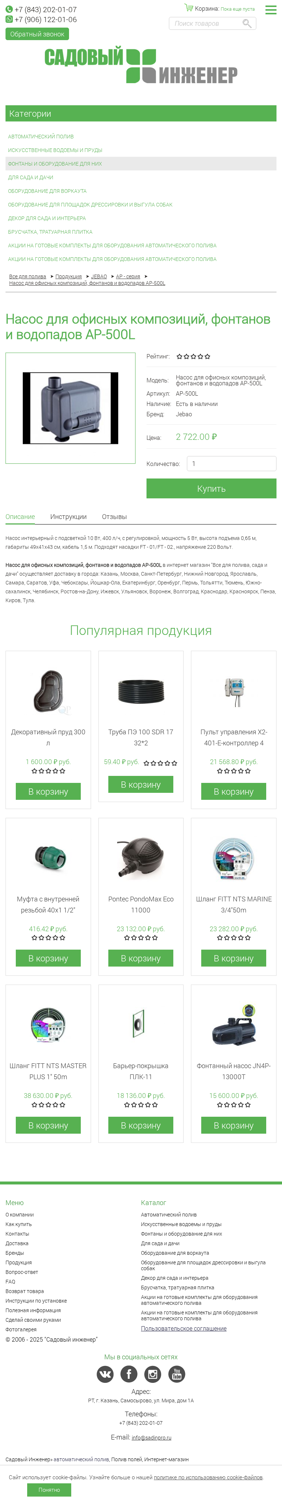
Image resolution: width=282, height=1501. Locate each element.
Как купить (19, 1224)
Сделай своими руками (33, 1319)
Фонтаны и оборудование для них (55, 163)
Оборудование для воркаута (47, 190)
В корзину (48, 791)
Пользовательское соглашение (184, 1328)
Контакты (17, 1233)
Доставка (17, 1243)
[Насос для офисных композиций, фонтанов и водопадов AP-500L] (70, 408)
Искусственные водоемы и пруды (55, 149)
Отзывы (114, 517)
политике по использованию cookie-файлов (208, 1477)
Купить (211, 488)
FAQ (10, 1281)
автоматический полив (81, 1459)
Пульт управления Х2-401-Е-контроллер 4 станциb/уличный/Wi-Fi (234, 742)
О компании (20, 1214)
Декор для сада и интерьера (47, 218)
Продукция (19, 1262)
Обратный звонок (37, 33)
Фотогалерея (21, 1329)
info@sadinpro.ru (151, 1437)
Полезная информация (33, 1310)
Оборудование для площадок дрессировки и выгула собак (90, 204)
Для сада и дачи (30, 177)
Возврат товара (25, 1291)
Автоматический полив (41, 136)
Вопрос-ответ (22, 1271)
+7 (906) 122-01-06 (46, 19)
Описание (20, 517)
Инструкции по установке (36, 1300)
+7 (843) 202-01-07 (46, 9)
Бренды (15, 1252)
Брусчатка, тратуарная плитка (50, 231)
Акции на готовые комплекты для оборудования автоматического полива (112, 245)
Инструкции (68, 517)
